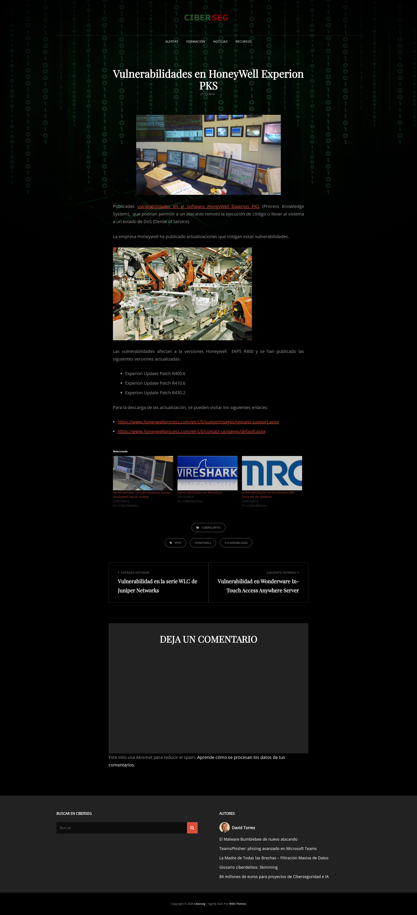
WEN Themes (237, 904)
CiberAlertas (211, 527)
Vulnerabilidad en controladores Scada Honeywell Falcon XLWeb (141, 494)
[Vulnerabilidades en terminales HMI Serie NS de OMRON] (272, 473)
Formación (195, 41)
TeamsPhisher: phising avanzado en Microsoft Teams (268, 848)
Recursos (244, 41)
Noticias (220, 41)
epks (178, 543)
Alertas (171, 41)
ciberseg (199, 904)
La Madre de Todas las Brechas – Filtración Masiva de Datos (274, 857)
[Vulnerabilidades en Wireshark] (207, 473)
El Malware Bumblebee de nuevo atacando (258, 839)
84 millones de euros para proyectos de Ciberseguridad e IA (274, 876)
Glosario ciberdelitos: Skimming (248, 867)
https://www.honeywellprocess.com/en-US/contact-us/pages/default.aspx (191, 431)
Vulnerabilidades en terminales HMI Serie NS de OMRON (268, 494)
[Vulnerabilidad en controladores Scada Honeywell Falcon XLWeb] (143, 473)
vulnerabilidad (236, 543)
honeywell (203, 543)
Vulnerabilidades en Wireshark (199, 492)
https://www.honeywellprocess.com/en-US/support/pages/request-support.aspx (198, 422)
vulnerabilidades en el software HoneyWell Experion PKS (198, 206)
